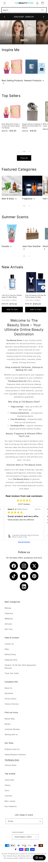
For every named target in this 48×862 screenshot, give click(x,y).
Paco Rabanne (11, 806)
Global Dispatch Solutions (15, 754)
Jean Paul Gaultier (31, 246)
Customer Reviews (12, 729)
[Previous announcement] (4, 17)
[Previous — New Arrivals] (5, 288)
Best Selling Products (12, 80)
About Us (8, 688)
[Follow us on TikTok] (14, 576)
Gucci (7, 790)
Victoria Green (10, 765)
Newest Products (32, 80)
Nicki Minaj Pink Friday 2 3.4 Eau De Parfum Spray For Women (11, 126)
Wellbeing (9, 619)
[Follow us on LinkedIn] (24, 586)
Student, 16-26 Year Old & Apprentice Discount (20, 666)
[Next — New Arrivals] (43, 288)
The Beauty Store (12, 760)
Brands (7, 724)
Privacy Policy (10, 699)
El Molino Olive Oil (12, 749)
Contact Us (9, 644)
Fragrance (27, 198)
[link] (24, 536)
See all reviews (24, 542)
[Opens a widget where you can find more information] (39, 858)
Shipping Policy (11, 660)
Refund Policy (10, 654)
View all (24, 158)
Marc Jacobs (10, 801)
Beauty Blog (10, 719)
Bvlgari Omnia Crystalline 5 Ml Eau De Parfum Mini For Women (32, 126)
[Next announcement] (43, 17)
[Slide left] (18, 151)
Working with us (11, 734)
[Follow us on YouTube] (24, 576)
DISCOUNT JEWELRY (24, 17)
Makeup (8, 608)
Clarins (7, 785)
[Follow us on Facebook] (14, 566)
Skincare (8, 624)
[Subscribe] (40, 821)
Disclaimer (9, 693)
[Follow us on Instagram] (24, 566)
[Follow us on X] (34, 566)
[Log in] (37, 3)
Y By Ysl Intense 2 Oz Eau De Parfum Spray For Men (35, 296)
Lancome (8, 796)
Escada (5, 246)
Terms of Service (12, 704)
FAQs (7, 649)
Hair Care (8, 629)
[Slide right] (29, 151)
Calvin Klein (9, 780)
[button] (4, 3)
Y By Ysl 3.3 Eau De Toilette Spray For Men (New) (12, 296)
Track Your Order (12, 673)
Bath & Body (8, 198)
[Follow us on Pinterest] (34, 576)
